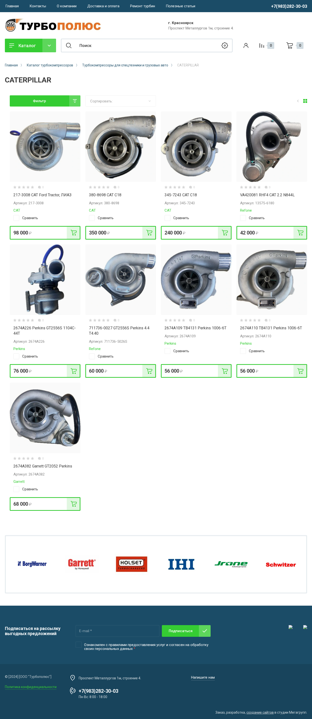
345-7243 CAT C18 (181, 195)
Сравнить (30, 218)
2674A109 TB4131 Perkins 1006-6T (195, 328)
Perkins (19, 349)
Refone (246, 210)
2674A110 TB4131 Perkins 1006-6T (271, 328)
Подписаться (181, 631)
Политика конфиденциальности (31, 687)
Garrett (19, 481)
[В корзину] (73, 233)
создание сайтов (260, 712)
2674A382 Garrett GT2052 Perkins (42, 466)
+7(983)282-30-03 (289, 6)
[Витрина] (305, 101)
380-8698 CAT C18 (105, 195)
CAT (16, 210)
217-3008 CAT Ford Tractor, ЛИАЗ (42, 195)
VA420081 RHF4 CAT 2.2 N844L (267, 195)
